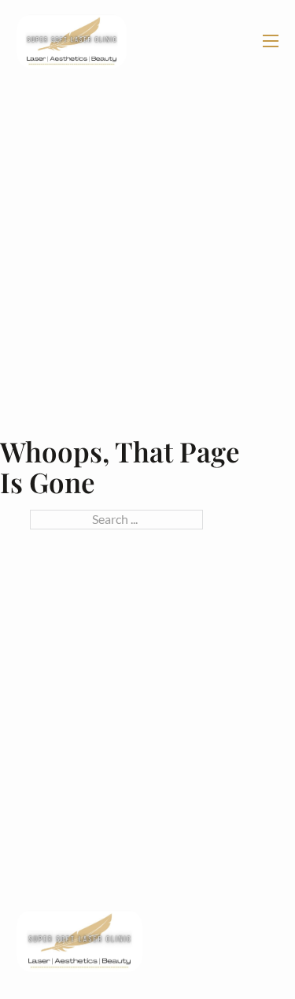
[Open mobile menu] (270, 41)
